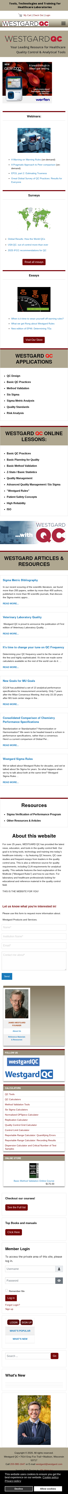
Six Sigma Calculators (16, 1109)
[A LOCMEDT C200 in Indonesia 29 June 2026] (34, 1384)
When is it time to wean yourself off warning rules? (37, 318)
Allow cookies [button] (48, 1488)
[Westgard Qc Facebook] (34, 1061)
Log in (11, 1298)
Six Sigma (13, 394)
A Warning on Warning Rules (26, 159)
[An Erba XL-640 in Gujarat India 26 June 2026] (34, 1387)
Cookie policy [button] (51, 1477)
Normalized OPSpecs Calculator (21, 1114)
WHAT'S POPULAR (20, 1330)
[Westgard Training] (34, 532)
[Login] (13, 1322)
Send (7, 976)
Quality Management (19, 478)
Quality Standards (18, 407)
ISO (9, 509)
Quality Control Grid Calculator (21, 1125)
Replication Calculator (16, 1120)
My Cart (27, 15)
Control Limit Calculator (17, 1130)
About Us (17, 1031)
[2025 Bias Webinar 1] (34, 140)
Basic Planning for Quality (23, 459)
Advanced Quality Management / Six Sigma (33, 484)
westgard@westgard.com (49, 1464)
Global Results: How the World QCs (26, 239)
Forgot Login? (12, 1305)
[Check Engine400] (34, 299)
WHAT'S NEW (20, 1339)
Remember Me (17, 1291)
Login (47, 15)
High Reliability (16, 503)
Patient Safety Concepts (22, 497)
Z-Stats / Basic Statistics (22, 472)
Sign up (9, 1309)
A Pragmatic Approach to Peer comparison (33, 164)
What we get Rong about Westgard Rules (32, 323)
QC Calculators (13, 1099)
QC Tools (10, 1094)
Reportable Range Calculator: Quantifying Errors (30, 1135)
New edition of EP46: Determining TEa (31, 328)
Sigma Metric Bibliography (20, 580)
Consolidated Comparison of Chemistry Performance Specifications (29, 720)
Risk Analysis (15, 413)
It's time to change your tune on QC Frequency (33, 647)
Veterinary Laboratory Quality (22, 617)
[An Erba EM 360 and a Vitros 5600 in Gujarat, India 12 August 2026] (34, 1381)
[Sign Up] (26, 1322)
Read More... (11, 603)
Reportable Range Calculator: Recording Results (30, 1140)
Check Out (38, 15)
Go (54, 1355)
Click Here (13, 1232)
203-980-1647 (17, 1464)
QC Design (13, 375)
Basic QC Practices (19, 382)
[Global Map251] (34, 219)
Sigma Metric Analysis (20, 400)
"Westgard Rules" (18, 490)
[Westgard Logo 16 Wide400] (25, 23)
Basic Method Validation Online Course (34, 1181)
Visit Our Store (34, 339)
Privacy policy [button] (13, 1481)
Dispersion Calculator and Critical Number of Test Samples (30, 1147)
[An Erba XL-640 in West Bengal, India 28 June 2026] (34, 1386)
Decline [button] (19, 1488)
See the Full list (16, 1207)
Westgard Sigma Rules (18, 759)
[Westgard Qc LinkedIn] (34, 1074)
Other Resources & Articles (24, 820)
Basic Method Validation (22, 465)
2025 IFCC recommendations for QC (27, 250)
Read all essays (34, 262)
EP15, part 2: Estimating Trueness (29, 173)
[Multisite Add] (27, 82)
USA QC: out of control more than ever (28, 244)
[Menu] (63, 23)
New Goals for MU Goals (19, 681)
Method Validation (18, 388)
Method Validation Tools (17, 1104)
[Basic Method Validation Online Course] (34, 1170)
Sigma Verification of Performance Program (34, 814)
